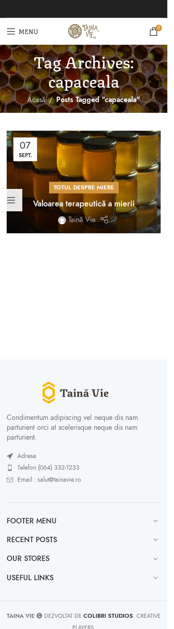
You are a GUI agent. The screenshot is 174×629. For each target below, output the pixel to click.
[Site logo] (83, 31)
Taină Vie (81, 220)
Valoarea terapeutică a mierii (84, 203)
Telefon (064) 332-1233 (48, 467)
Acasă (36, 100)
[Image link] (84, 392)
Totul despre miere (84, 187)
